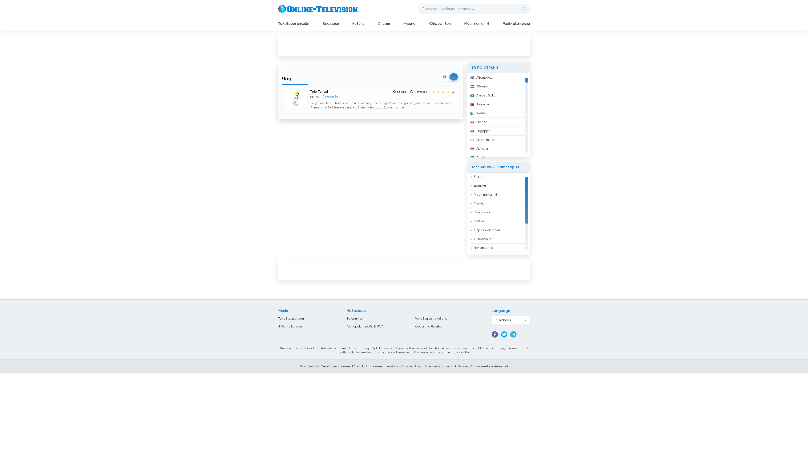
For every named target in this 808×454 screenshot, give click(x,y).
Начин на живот (486, 212)
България (331, 24)
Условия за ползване (431, 318)
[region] (498, 115)
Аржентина (485, 139)
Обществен (440, 24)
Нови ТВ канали (290, 326)
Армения (482, 148)
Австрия (483, 86)
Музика (409, 24)
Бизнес (479, 176)
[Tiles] (444, 77)
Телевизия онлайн (293, 24)
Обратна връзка (428, 326)
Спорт (384, 24)
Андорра (483, 131)
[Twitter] (504, 334)
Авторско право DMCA (365, 326)
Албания (482, 104)
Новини (358, 24)
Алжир (481, 113)
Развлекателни (516, 24)
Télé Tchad (319, 92)
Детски (480, 185)
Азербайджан (486, 95)
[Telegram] (513, 334)
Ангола (481, 122)
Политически (484, 247)
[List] (453, 77)
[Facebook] (495, 334)
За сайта (354, 318)
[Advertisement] (404, 45)
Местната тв (476, 24)
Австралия (485, 77)
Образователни (487, 230)
